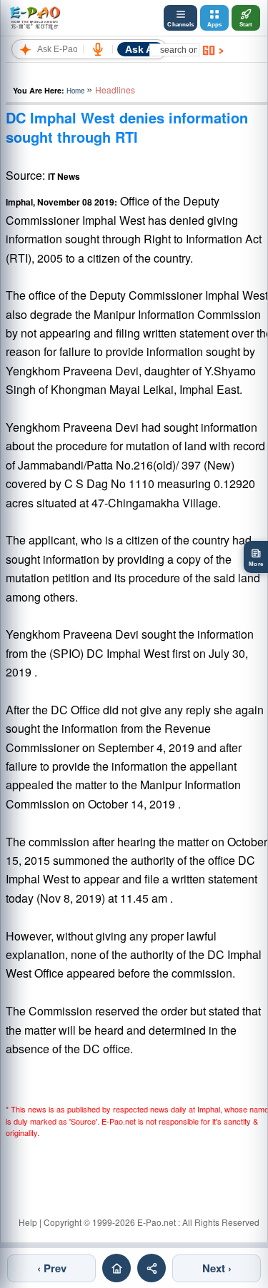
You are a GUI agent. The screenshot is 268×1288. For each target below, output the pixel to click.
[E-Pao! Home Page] (34, 18)
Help (28, 1222)
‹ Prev (51, 1268)
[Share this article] (151, 1268)
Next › (217, 1268)
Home (75, 91)
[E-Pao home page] (116, 1268)
